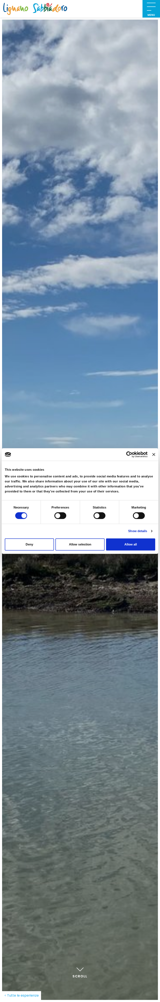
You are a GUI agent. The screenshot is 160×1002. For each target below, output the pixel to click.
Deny (29, 544)
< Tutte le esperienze (21, 995)
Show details (137, 531)
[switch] (60, 515)
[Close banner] (153, 454)
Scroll (80, 976)
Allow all (130, 544)
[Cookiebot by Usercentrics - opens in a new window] (129, 454)
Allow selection (80, 544)
